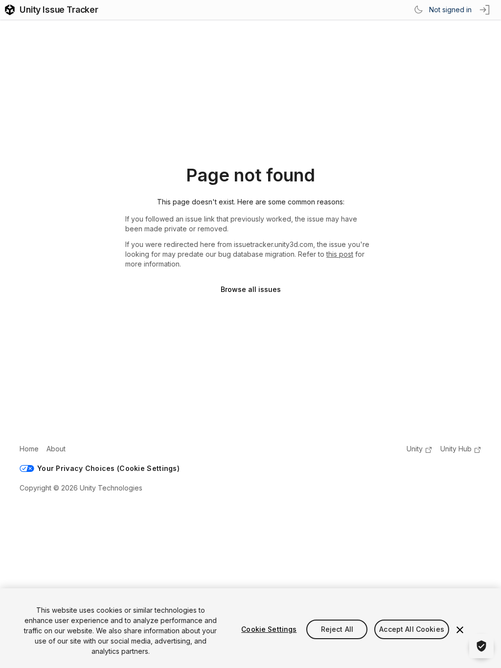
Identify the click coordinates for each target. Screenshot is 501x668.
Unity (415, 449)
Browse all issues (251, 289)
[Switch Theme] (418, 10)
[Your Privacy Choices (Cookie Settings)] (481, 646)
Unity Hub (456, 449)
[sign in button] (485, 10)
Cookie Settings (268, 629)
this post (339, 254)
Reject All (337, 629)
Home (29, 449)
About (56, 449)
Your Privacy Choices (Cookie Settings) (108, 468)
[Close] (460, 630)
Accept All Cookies (411, 629)
